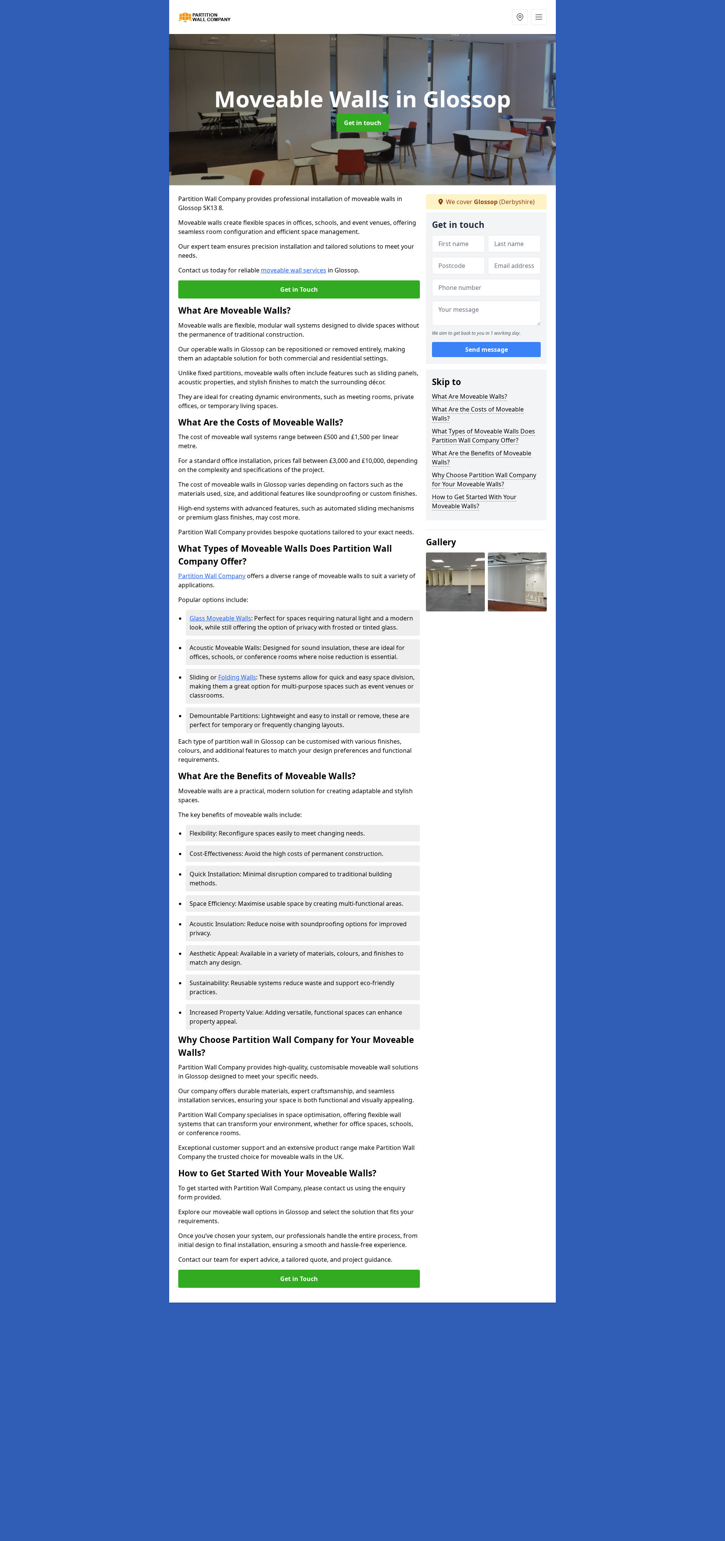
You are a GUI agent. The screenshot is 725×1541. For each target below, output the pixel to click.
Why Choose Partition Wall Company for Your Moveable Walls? (484, 479)
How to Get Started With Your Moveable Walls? (474, 501)
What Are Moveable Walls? (469, 396)
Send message (486, 349)
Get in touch (362, 123)
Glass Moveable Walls (220, 618)
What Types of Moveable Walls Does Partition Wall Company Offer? (483, 435)
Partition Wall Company (211, 576)
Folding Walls (237, 677)
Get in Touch (299, 289)
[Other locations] (520, 17)
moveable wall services (293, 270)
